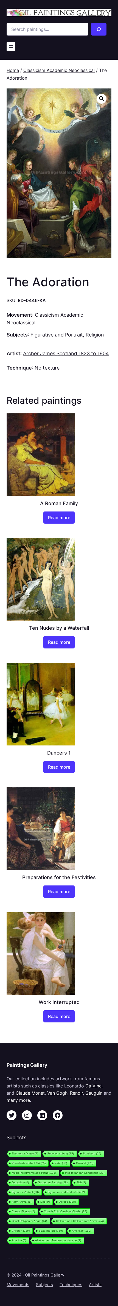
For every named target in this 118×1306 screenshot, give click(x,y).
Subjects (44, 1284)
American (81, 1230)
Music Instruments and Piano (34, 1172)
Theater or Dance (25, 1153)
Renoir (76, 1093)
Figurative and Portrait (56, 335)
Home (13, 70)
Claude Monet (30, 1093)
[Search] (99, 29)
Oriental (84, 1163)
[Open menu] (11, 46)
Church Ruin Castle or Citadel (65, 1211)
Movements (18, 1284)
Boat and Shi (51, 1230)
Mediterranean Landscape (84, 1172)
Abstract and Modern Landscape (58, 1240)
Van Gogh (57, 1093)
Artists (95, 1284)
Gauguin (93, 1093)
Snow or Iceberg (60, 1153)
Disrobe (67, 1201)
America (19, 1240)
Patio (61, 1163)
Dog (45, 1201)
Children (21, 1230)
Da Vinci (94, 1086)
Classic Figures (23, 1211)
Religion (95, 335)
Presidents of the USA (29, 1163)
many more (18, 1100)
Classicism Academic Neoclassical (59, 70)
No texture (47, 368)
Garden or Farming (53, 1182)
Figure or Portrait (25, 1192)
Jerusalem (20, 1182)
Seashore (92, 1153)
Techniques (71, 1284)
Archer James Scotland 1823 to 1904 (66, 353)
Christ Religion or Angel (29, 1220)
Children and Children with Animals (80, 1220)
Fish (81, 1182)
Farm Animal (21, 1201)
